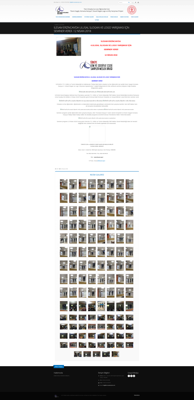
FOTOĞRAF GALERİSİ (89, 17)
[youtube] (138, 2)
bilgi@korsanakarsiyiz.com (76, 2)
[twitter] (135, 2)
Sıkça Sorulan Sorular (102, 17)
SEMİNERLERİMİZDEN (77, 17)
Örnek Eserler (114, 17)
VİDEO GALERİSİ (134, 17)
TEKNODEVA (137, 395)
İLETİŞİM (97, 20)
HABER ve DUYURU (124, 17)
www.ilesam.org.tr (98, 157)
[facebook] (133, 2)
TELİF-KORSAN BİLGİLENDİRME (63, 17)
